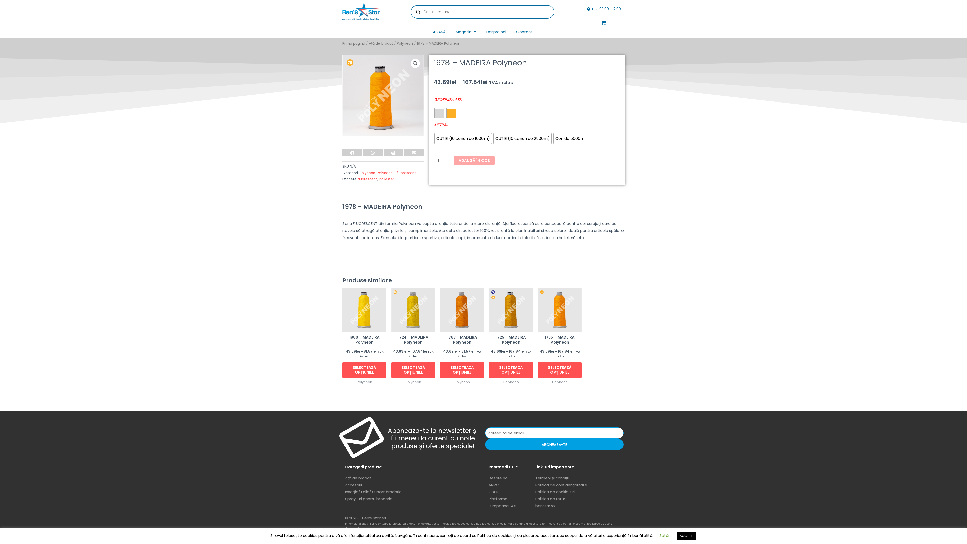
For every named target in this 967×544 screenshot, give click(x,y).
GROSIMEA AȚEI (448, 99)
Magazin (463, 32)
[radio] (440, 113)
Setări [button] (664, 535)
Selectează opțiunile (364, 370)
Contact (524, 32)
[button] (415, 63)
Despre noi (496, 32)
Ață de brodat (381, 43)
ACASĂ (439, 32)
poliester (386, 179)
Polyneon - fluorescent (396, 173)
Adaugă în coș (474, 160)
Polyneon (405, 43)
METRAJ (441, 124)
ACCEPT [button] (686, 535)
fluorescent (367, 179)
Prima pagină (353, 43)
